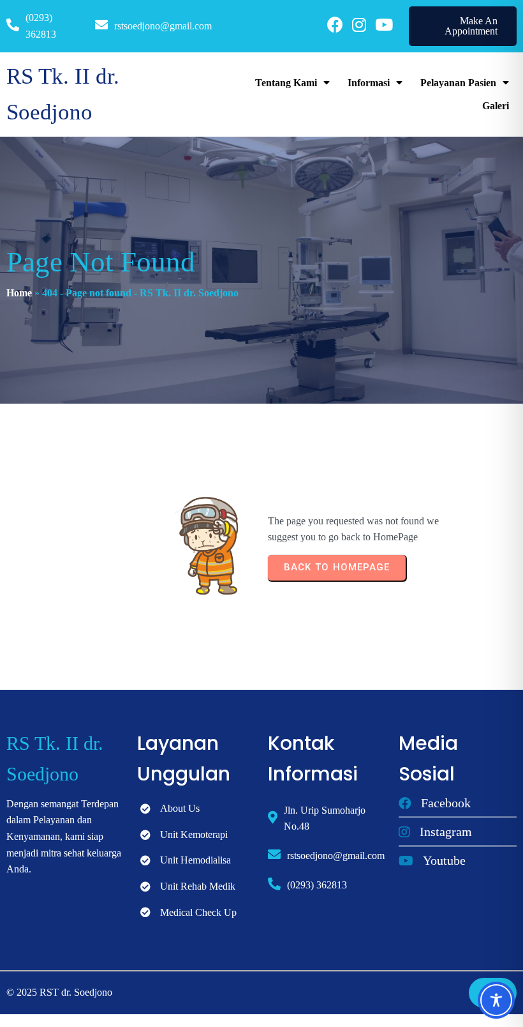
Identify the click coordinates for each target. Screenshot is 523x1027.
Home (19, 292)
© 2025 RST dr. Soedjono (59, 992)
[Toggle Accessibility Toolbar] (496, 1000)
